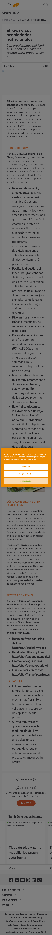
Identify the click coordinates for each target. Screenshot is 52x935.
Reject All (26, 466)
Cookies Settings (25, 481)
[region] (26, 467)
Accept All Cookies (26, 474)
